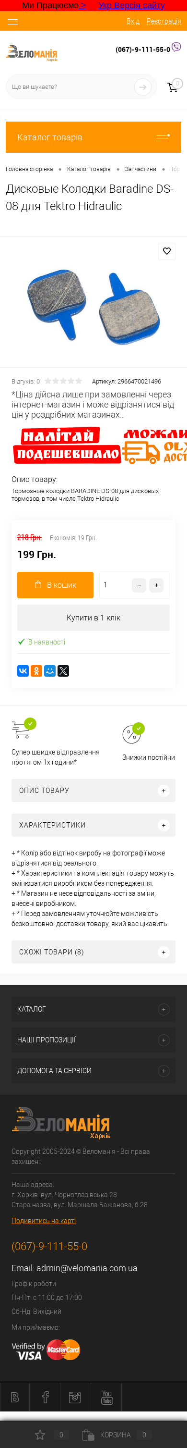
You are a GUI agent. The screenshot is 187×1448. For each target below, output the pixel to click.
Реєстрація (164, 21)
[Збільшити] (93, 303)
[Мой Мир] (50, 671)
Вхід (133, 21)
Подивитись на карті (44, 1221)
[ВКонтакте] (23, 671)
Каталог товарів (49, 137)
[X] (63, 671)
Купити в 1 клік (93, 617)
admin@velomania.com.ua (87, 1268)
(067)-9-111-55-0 (144, 49)
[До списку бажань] (166, 251)
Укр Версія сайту (131, 5)
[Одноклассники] (36, 671)
